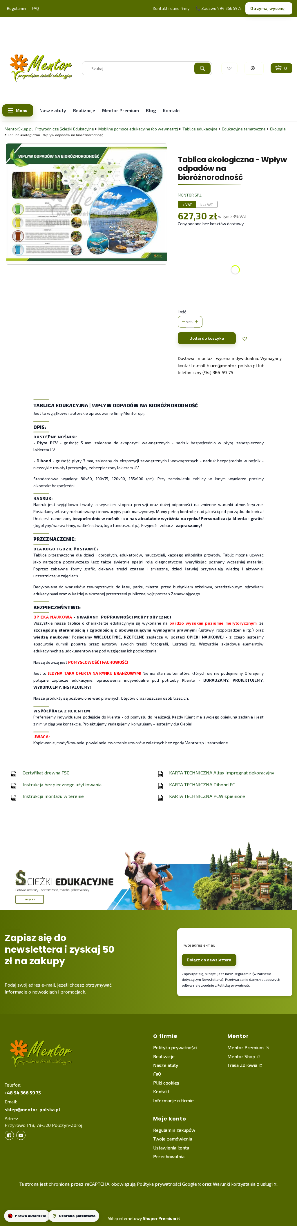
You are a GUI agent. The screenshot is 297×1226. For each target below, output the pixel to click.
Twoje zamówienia (172, 1138)
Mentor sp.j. (190, 194)
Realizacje (164, 1056)
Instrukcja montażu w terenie (53, 796)
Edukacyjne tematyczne (244, 128)
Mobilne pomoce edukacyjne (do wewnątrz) (138, 128)
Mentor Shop (241, 1056)
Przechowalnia (168, 1156)
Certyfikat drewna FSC (46, 772)
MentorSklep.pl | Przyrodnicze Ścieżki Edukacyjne (49, 128)
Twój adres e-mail (198, 945)
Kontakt (161, 1091)
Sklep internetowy (142, 1218)
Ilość (182, 311)
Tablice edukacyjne (200, 128)
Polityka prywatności (175, 1047)
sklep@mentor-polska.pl (32, 1109)
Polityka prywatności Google (167, 1184)
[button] (202, 68)
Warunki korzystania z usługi (243, 1184)
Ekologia (278, 128)
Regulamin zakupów (174, 1130)
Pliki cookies (166, 1082)
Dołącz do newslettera (209, 959)
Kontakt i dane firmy (171, 8)
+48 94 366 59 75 (23, 1092)
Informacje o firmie (173, 1100)
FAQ (35, 8)
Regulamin (16, 8)
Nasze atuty (165, 1065)
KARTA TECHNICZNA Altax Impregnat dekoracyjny (221, 772)
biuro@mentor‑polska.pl (232, 365)
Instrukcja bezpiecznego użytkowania (62, 784)
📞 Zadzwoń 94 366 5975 (218, 8)
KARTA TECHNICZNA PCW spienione (207, 796)
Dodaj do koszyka (206, 338)
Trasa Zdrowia (242, 1065)
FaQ (157, 1073)
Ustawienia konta (171, 1147)
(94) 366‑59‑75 (217, 372)
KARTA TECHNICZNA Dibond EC (202, 784)
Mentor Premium (246, 1047)
